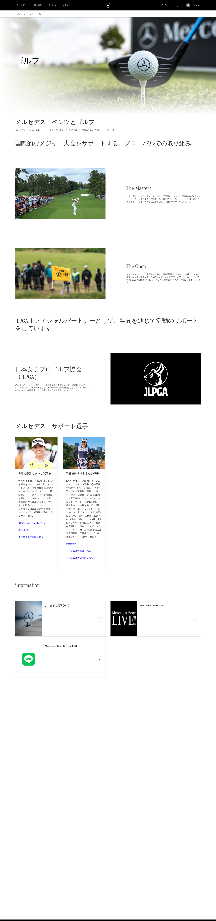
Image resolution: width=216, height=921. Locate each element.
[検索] (179, 5)
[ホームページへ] (108, 5)
